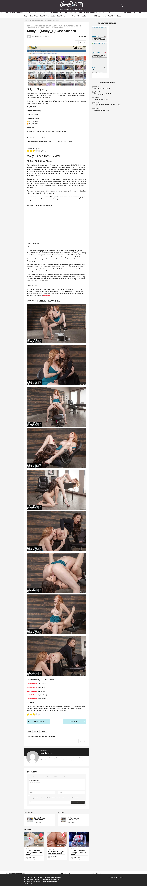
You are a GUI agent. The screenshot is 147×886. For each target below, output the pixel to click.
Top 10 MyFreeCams (80, 16)
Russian (43, 731)
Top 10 (27, 848)
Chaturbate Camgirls (72, 26)
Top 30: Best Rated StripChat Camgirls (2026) (78, 852)
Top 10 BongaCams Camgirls (32, 881)
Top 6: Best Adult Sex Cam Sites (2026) (56, 852)
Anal (29, 731)
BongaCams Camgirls (36, 26)
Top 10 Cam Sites (31, 16)
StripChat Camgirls (54, 28)
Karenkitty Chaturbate (102, 88)
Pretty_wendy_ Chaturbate (74, 819)
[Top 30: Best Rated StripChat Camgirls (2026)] (79, 839)
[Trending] (41, 835)
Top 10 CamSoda (114, 16)
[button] (122, 5)
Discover (39, 877)
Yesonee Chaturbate (101, 99)
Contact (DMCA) (29, 883)
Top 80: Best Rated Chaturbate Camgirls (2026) (34, 852)
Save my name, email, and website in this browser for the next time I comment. (54, 798)
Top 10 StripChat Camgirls (32, 879)
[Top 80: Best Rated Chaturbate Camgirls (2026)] (34, 839)
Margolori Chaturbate (101, 110)
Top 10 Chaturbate (47, 16)
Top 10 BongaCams (98, 16)
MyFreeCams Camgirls (36, 28)
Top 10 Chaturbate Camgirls (52, 877)
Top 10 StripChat (63, 16)
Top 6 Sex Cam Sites (30, 877)
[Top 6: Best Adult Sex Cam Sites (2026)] (57, 839)
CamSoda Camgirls (54, 26)
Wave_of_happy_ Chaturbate (103, 94)
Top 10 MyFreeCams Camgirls (50, 879)
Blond (36, 731)
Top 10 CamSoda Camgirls (50, 881)
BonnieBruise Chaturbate (39, 819)
